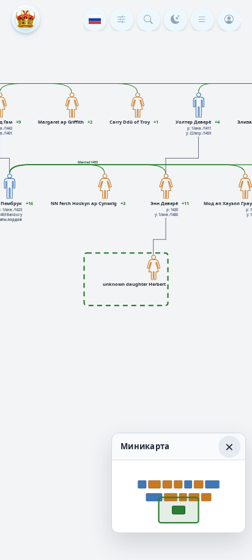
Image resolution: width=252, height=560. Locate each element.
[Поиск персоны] (148, 19)
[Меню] (202, 19)
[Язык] (94, 19)
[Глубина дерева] (121, 19)
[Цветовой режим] (175, 19)
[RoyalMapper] (26, 19)
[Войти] (229, 19)
